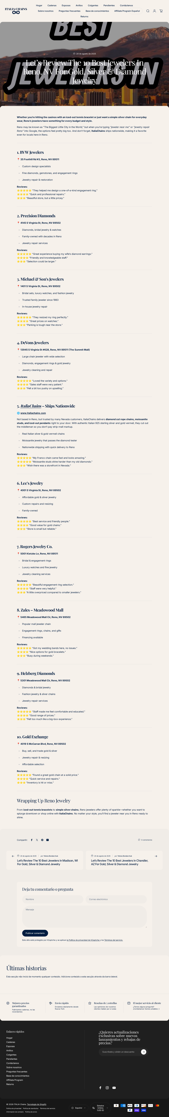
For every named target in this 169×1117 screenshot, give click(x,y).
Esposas (10, 1046)
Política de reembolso (30, 1108)
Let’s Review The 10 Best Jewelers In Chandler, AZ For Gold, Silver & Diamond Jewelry (119, 862)
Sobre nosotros (14, 1067)
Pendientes (11, 1059)
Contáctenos (12, 1063)
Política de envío (31, 1112)
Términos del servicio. (113, 940)
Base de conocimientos (17, 1076)
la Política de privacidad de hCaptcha (83, 940)
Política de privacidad (13, 1108)
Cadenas (10, 1042)
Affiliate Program (14, 1080)
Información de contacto (15, 1112)
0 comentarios (146, 840)
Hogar (9, 1038)
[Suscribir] (143, 1052)
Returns (10, 1084)
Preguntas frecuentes (16, 1071)
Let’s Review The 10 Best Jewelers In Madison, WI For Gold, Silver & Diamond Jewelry (47, 862)
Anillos (9, 1050)
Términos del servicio (47, 1108)
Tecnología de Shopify (36, 1104)
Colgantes (11, 1054)
